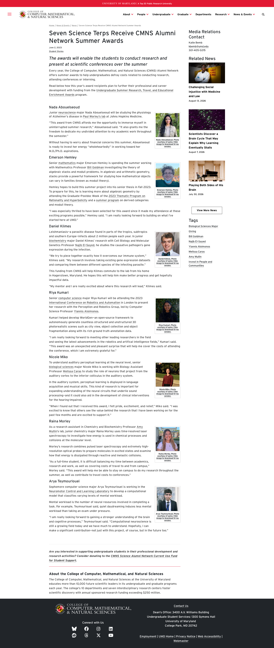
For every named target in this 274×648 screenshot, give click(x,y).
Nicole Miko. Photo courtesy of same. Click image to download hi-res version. (167, 392)
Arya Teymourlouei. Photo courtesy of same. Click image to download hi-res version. (167, 517)
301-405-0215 (197, 50)
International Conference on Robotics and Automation (84, 302)
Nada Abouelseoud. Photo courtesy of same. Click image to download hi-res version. (167, 143)
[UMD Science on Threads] (87, 635)
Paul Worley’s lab (94, 116)
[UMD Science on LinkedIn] (111, 628)
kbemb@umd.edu (199, 46)
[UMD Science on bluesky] (75, 628)
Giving (192, 231)
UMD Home (166, 636)
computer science (70, 298)
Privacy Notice (185, 636)
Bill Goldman (95, 167)
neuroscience (67, 112)
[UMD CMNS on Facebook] (87, 628)
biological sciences (61, 366)
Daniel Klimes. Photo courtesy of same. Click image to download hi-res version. (167, 262)
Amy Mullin (195, 256)
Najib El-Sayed (84, 245)
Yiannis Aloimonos (86, 311)
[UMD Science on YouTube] (111, 635)
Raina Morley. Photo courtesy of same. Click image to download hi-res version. (167, 457)
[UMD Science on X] (99, 635)
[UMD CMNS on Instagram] (99, 628)
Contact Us (181, 606)
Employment (148, 636)
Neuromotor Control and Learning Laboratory (79, 491)
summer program (107, 200)
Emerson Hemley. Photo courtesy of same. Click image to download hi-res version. (167, 193)
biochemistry (57, 240)
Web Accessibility (209, 636)
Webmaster (181, 640)
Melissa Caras (72, 371)
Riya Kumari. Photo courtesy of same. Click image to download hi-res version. (167, 328)
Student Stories (56, 51)
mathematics (67, 163)
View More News (207, 210)
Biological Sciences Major (203, 226)
